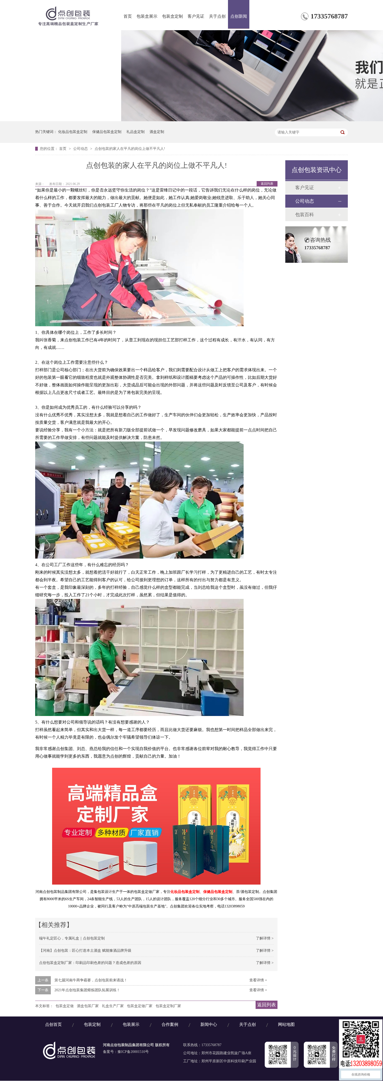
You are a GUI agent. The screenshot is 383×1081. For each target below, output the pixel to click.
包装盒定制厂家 (168, 1006)
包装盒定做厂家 (139, 1006)
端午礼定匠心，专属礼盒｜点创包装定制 (72, 938)
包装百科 (304, 214)
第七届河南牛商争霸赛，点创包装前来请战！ (90, 980)
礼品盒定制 (135, 132)
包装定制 (92, 1025)
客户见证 (196, 16)
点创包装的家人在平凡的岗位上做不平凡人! (130, 149)
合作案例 (170, 1025)
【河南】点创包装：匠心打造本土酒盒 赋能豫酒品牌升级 (85, 950)
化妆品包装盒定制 (72, 132)
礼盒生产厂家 (113, 1006)
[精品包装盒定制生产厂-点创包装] (69, 1058)
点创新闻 (238, 16)
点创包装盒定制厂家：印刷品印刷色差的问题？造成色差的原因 (90, 963)
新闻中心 (208, 1025)
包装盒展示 (147, 16)
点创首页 (53, 1025)
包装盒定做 (64, 1006)
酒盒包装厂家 (88, 1006)
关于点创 (217, 16)
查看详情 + (258, 980)
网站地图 (286, 1025)
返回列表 (267, 184)
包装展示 (131, 1025)
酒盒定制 (157, 132)
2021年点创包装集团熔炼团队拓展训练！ (87, 990)
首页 (127, 16)
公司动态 (81, 149)
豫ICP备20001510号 (133, 1052)
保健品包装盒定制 (106, 132)
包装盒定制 (172, 16)
